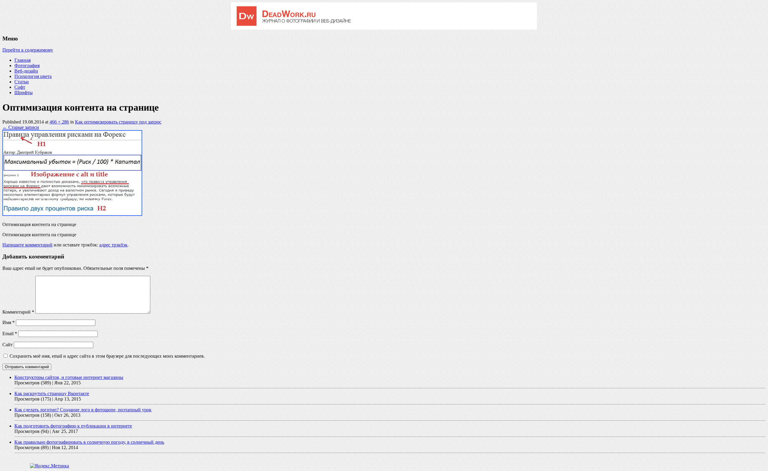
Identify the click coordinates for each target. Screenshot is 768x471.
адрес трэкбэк (113, 244)
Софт (19, 87)
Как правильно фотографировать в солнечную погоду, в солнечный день (89, 442)
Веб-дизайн (26, 70)
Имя (8, 322)
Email (9, 333)
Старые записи (20, 127)
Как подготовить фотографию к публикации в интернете (73, 425)
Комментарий (18, 311)
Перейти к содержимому (27, 49)
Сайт (7, 344)
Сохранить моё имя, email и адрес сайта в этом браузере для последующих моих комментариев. (107, 356)
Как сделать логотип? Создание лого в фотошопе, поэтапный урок (83, 409)
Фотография (27, 65)
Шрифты (23, 92)
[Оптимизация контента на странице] (72, 214)
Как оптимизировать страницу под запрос (118, 121)
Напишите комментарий (27, 244)
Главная (22, 60)
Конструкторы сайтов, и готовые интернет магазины (68, 377)
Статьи (21, 81)
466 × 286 (59, 121)
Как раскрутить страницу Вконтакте (51, 393)
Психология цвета (33, 76)
